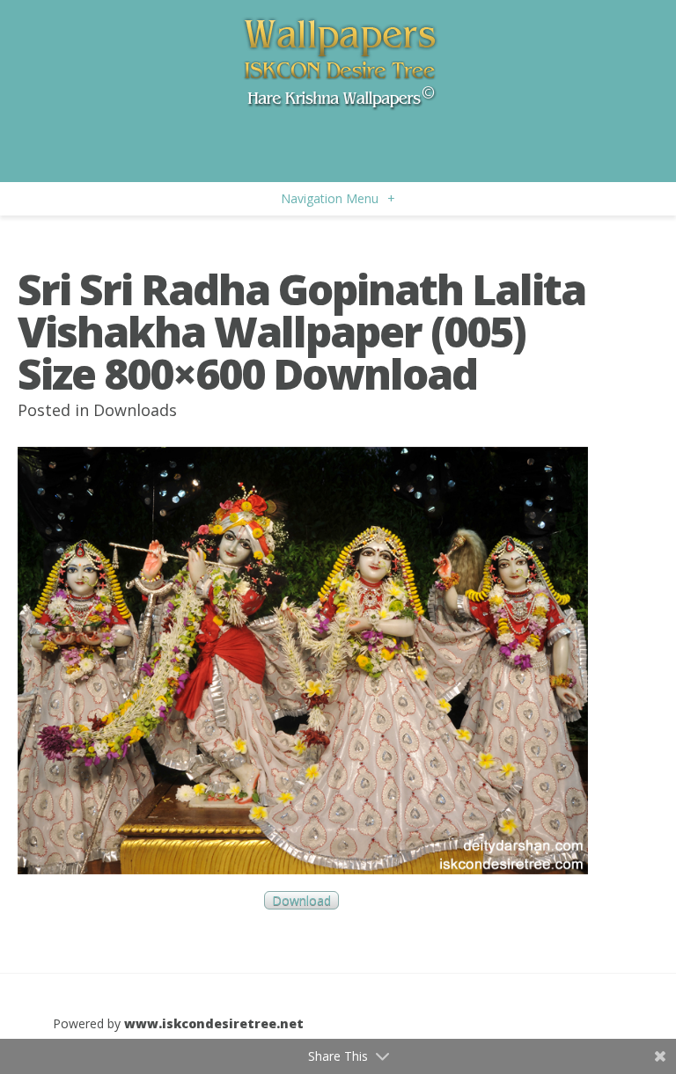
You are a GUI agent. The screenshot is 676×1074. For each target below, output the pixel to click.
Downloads (135, 409)
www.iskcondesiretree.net (214, 1023)
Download (301, 900)
